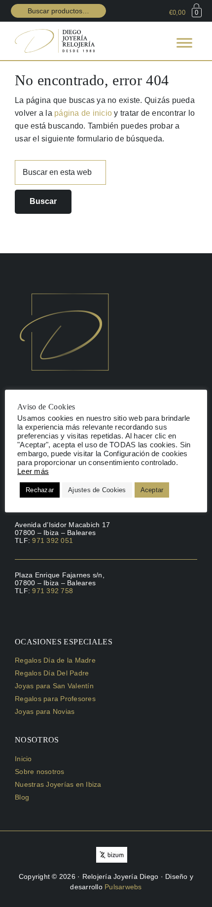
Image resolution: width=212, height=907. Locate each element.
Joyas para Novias (44, 711)
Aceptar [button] (152, 490)
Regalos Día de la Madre (55, 660)
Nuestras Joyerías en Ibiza (58, 784)
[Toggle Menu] (184, 42)
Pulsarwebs (123, 887)
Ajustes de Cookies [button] (97, 490)
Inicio (23, 759)
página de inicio (83, 113)
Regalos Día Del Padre (52, 673)
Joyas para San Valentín (54, 686)
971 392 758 (52, 591)
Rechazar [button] (40, 490)
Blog (22, 797)
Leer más (33, 471)
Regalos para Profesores (55, 699)
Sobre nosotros (40, 771)
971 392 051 (52, 540)
